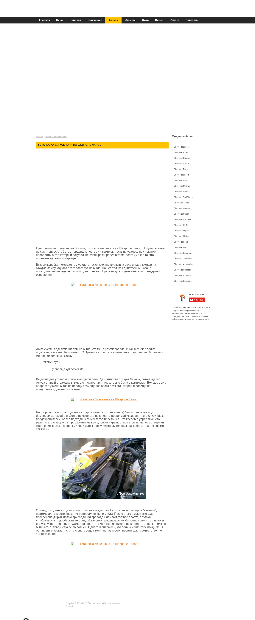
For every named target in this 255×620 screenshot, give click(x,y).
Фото (145, 20)
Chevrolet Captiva (182, 158)
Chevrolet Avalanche (183, 264)
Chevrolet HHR (181, 225)
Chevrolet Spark (181, 192)
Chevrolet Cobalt (181, 214)
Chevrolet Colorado (182, 270)
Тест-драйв (94, 20)
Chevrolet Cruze (181, 164)
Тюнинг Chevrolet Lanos (56, 137)
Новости (75, 20)
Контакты (192, 20)
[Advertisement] (126, 52)
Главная (44, 20)
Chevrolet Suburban (183, 253)
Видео (159, 20)
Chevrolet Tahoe (181, 203)
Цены (59, 20)
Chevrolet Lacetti (181, 175)
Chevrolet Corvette (182, 220)
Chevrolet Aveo (181, 152)
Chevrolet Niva (180, 180)
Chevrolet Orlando (182, 186)
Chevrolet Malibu (181, 236)
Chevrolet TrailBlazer (183, 197)
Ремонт (174, 20)
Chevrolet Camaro (182, 208)
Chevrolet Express (182, 275)
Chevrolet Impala (181, 231)
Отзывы (130, 20)
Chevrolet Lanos (181, 147)
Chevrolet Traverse (183, 259)
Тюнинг (113, 20)
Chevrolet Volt (180, 247)
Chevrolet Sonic (181, 242)
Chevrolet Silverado (183, 281)
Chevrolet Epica (181, 169)
